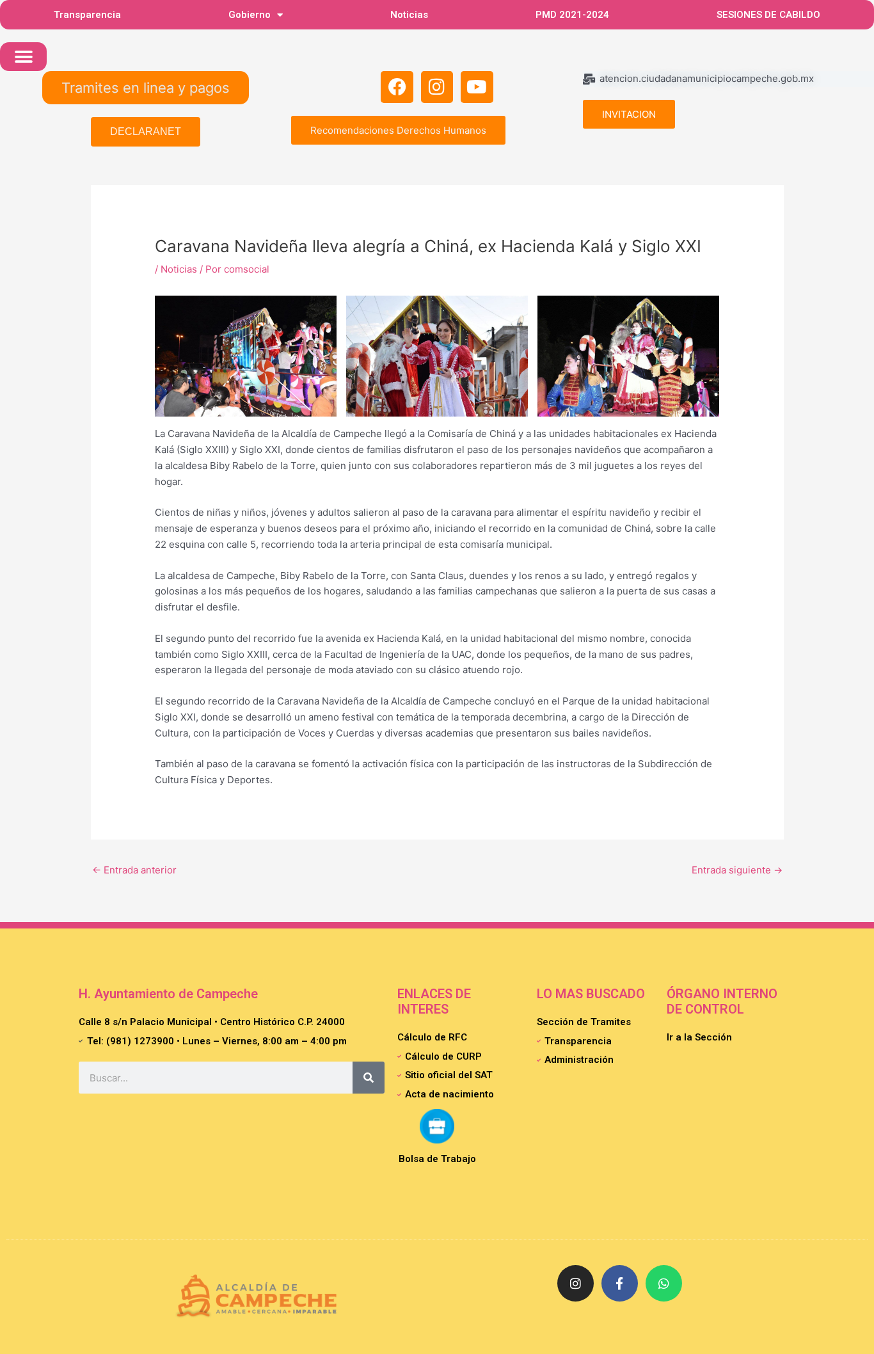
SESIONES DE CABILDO (768, 14)
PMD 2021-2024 (572, 14)
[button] (23, 56)
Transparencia (87, 14)
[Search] (369, 1078)
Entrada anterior (134, 870)
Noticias (409, 14)
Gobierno (249, 14)
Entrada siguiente (737, 870)
